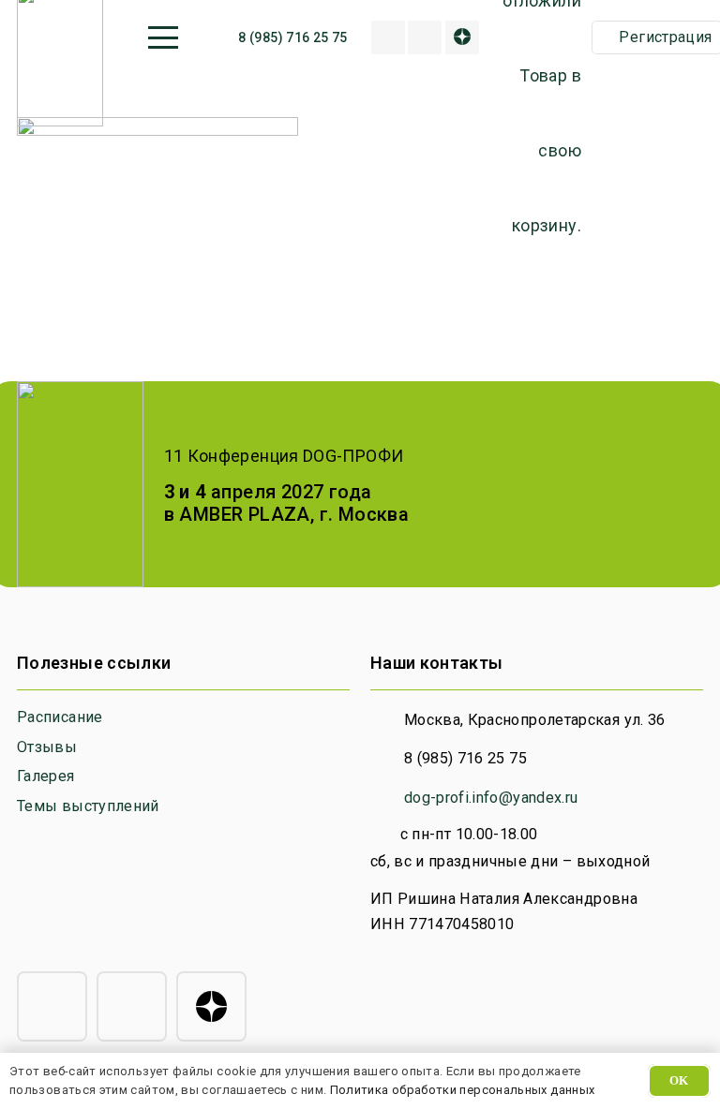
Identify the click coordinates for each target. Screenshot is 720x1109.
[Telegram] (52, 1006)
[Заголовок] (388, 37)
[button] (162, 37)
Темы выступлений (88, 806)
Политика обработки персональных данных (462, 1090)
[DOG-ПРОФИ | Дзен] (462, 37)
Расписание (60, 717)
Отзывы (47, 747)
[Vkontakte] (425, 37)
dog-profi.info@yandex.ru (491, 797)
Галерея (46, 776)
